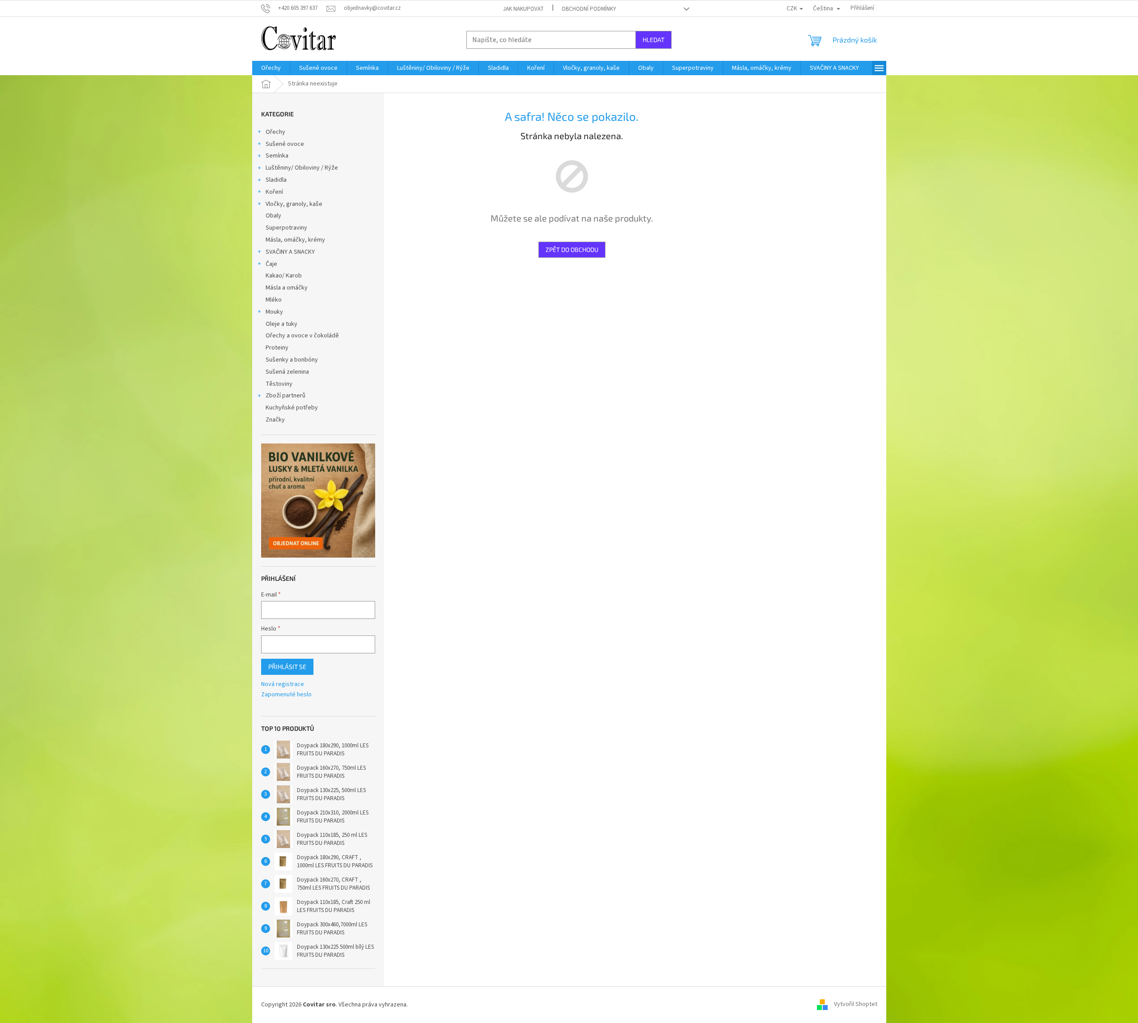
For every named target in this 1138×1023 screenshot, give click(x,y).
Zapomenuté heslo (286, 695)
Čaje (271, 264)
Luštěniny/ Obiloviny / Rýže (302, 167)
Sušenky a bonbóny (292, 359)
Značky (275, 419)
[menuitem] (271, 68)
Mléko (274, 299)
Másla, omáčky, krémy (295, 239)
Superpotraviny (286, 227)
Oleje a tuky (281, 324)
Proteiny (277, 347)
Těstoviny (279, 383)
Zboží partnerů (285, 395)
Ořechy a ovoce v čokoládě (302, 335)
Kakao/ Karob (284, 275)
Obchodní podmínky (589, 9)
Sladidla (276, 179)
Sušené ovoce (285, 144)
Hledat (653, 39)
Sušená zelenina (287, 371)
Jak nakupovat (523, 9)
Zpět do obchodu (572, 249)
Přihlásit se (287, 666)
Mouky (274, 311)
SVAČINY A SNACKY (290, 251)
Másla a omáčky (287, 287)
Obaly (273, 215)
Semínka (277, 155)
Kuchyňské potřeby (292, 407)
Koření (274, 192)
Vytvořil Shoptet (855, 1004)
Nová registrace (282, 684)
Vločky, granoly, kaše (294, 204)
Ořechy (275, 132)
